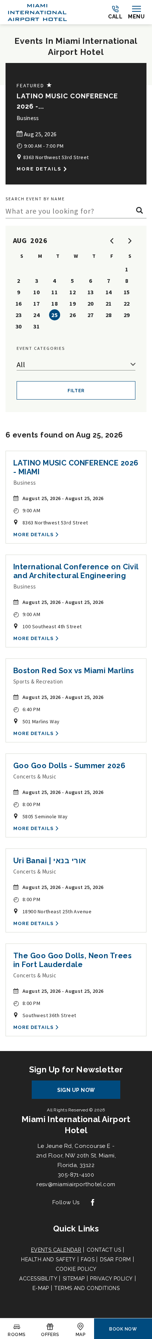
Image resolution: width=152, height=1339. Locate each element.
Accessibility (38, 1279)
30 (18, 326)
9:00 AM (26, 510)
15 (127, 292)
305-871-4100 (76, 1174)
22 (127, 303)
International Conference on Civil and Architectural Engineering (75, 571)
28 (109, 315)
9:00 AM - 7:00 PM (40, 145)
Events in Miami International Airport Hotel (75, 46)
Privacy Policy (111, 1279)
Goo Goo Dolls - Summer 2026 (69, 765)
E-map (40, 1288)
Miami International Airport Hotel (76, 1124)
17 (36, 303)
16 (18, 303)
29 (127, 315)
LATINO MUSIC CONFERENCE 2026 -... (67, 101)
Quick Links (76, 1228)
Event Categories (41, 348)
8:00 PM (26, 804)
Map (81, 1334)
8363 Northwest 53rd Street (55, 157)
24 (36, 315)
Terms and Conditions (87, 1288)
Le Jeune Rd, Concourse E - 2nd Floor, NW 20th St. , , (76, 1155)
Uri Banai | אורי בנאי (49, 860)
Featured (35, 85)
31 (36, 326)
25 (54, 315)
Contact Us (104, 1250)
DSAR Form (115, 1259)
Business (28, 118)
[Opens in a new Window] (92, 1203)
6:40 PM (26, 709)
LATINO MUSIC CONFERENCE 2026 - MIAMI (76, 467)
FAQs (87, 1259)
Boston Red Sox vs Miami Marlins (73, 670)
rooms (16, 1334)
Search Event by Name (35, 198)
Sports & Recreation (38, 681)
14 (109, 292)
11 (54, 292)
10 (36, 292)
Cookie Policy (76, 1269)
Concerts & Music (34, 776)
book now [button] (123, 1329)
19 (72, 303)
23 (18, 315)
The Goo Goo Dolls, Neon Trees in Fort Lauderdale (72, 960)
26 (72, 315)
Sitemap (74, 1279)
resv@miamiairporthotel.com (76, 1184)
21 (109, 303)
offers (50, 1334)
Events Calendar (56, 1250)
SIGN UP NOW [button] (83, 1093)
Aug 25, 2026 (39, 134)
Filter (76, 390)
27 (90, 315)
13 (90, 292)
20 (90, 303)
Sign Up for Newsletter (76, 1069)
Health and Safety (48, 1259)
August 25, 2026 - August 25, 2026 (63, 498)
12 (72, 292)
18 (54, 303)
